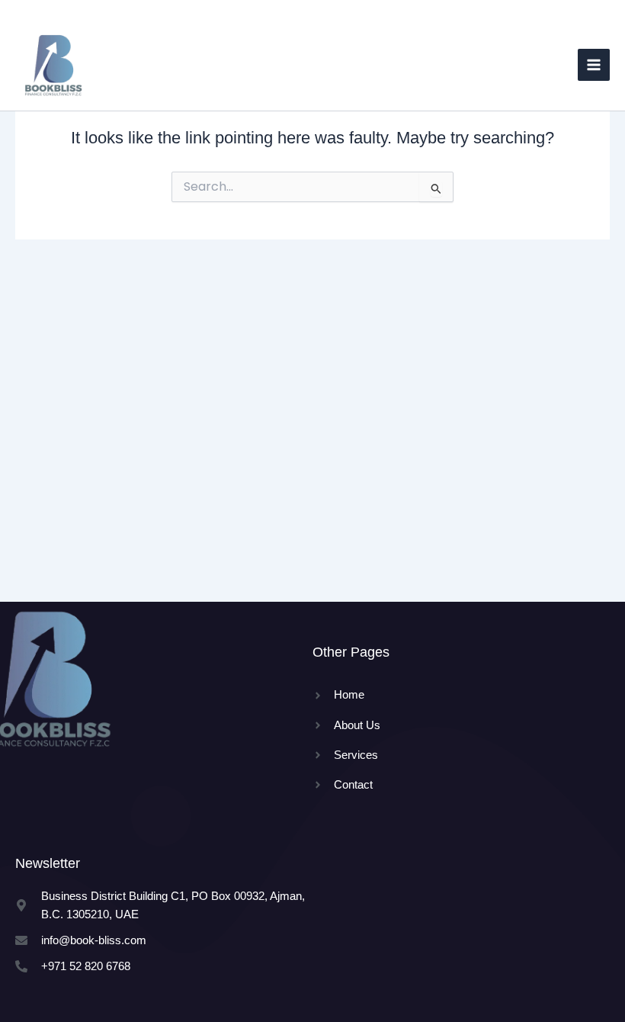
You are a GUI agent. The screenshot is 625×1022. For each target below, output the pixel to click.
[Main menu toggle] (594, 65)
